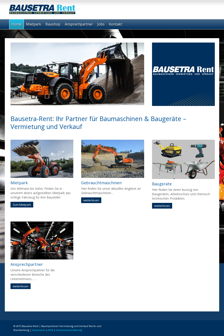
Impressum (38, 330)
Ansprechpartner (79, 24)
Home (16, 24)
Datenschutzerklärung (69, 330)
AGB (50, 330)
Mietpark (33, 24)
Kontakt (115, 24)
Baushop (53, 24)
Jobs (101, 24)
